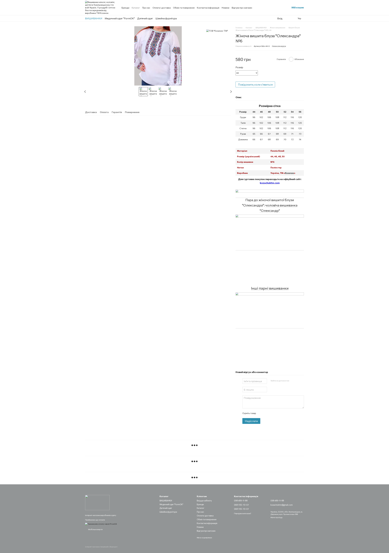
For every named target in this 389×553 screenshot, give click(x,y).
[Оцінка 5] (280, 413)
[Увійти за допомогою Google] (297, 380)
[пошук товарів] (267, 18)
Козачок (289, 173)
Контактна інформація (208, 7)
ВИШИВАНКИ (93, 18)
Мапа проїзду (276, 517)
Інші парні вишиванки (270, 288)
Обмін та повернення (183, 7)
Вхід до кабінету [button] (204, 500)
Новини (225, 7)
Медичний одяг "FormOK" (120, 18)
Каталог (136, 7)
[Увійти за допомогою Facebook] (292, 380)
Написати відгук (279, 46)
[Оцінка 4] (275, 413)
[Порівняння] (293, 18)
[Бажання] (287, 18)
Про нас (146, 7)
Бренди (125, 7)
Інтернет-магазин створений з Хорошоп (101, 547)
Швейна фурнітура (166, 18)
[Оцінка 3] (270, 413)
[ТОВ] (217, 31)
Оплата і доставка (162, 7)
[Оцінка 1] (260, 413)
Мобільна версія (95, 529)
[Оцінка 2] (265, 413)
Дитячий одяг (145, 18)
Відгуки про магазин (242, 7)
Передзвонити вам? (242, 513)
